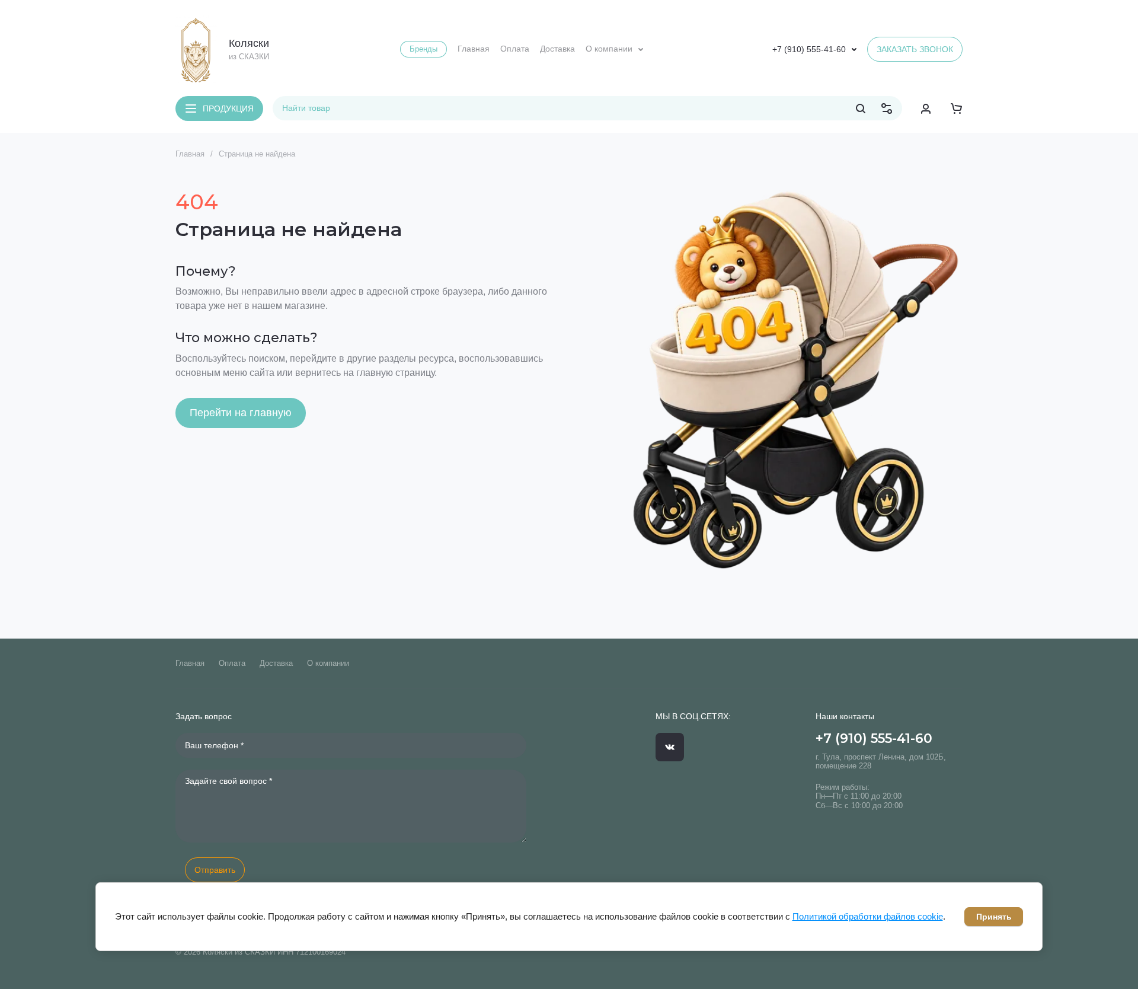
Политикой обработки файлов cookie (867, 916)
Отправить (214, 870)
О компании (328, 663)
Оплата (232, 663)
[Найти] (860, 108)
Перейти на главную (241, 413)
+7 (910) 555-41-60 (809, 49)
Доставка (276, 663)
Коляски (249, 43)
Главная (189, 153)
